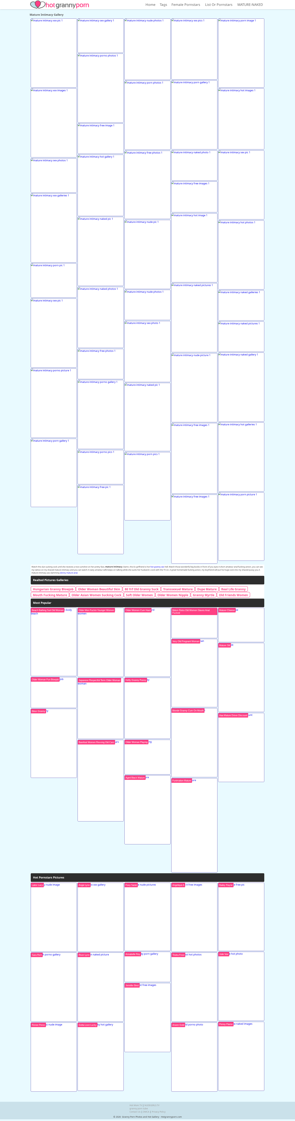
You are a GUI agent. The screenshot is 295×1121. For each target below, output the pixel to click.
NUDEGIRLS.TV (151, 1105)
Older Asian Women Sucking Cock (96, 595)
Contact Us (135, 1111)
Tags (163, 4)
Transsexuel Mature (178, 589)
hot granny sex (157, 566)
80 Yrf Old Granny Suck (142, 589)
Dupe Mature (207, 589)
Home (150, 4)
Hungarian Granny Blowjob (53, 589)
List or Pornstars (218, 4)
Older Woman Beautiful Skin (99, 589)
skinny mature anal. (69, 572)
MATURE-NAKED (250, 4)
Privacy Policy (158, 1111)
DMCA (146, 1111)
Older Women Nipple (172, 595)
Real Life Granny (233, 589)
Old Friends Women (233, 595)
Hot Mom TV (136, 1105)
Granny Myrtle (203, 595)
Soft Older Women (139, 595)
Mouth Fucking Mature (50, 595)
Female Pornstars (185, 4)
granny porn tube (139, 1108)
